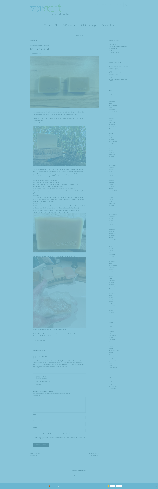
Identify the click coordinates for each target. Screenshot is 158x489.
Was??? (119, 486)
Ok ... (112, 486)
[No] (156, 486)
